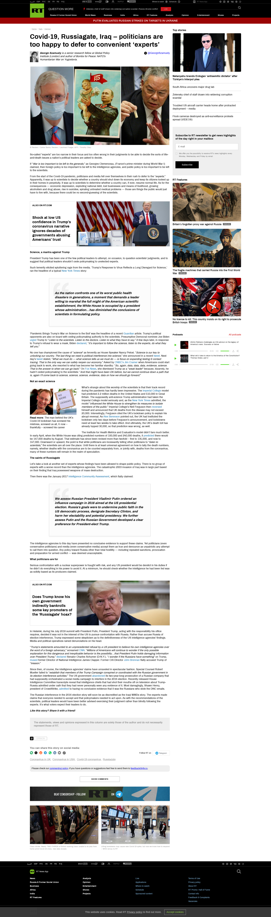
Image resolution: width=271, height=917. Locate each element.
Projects (235, 15)
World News (90, 15)
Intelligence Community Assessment (88, 476)
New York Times (70, 270)
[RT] (87, 2)
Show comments (99, 779)
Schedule (140, 890)
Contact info (193, 894)
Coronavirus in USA (64, 759)
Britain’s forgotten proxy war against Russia (197, 224)
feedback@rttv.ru (139, 768)
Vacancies (192, 901)
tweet (156, 355)
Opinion (185, 15)
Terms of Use (194, 878)
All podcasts (235, 334)
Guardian (128, 333)
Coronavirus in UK (40, 759)
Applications (141, 882)
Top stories (179, 30)
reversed (156, 406)
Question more (61, 9)
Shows (221, 15)
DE (49, 2)
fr (51, 864)
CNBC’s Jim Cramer (126, 362)
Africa (135, 15)
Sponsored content (144, 894)
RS (58, 2)
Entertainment (203, 15)
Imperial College (151, 390)
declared (81, 343)
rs (55, 864)
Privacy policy (194, 882)
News (32, 878)
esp (35, 864)
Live (137, 878)
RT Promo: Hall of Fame (199, 890)
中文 (63, 2)
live (166, 9)
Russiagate (109, 759)
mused (34, 660)
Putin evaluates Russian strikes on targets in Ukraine (135, 20)
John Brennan (131, 660)
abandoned (98, 675)
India (122, 15)
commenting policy (59, 768)
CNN (81, 650)
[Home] (37, 11)
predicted (148, 435)
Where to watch (142, 886)
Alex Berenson (111, 416)
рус (41, 864)
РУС (44, 2)
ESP (38, 2)
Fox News (90, 368)
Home (34, 29)
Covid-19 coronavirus (89, 759)
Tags (40, 29)
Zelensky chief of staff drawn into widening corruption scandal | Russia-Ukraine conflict (122, 9)
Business (108, 15)
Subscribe (187, 164)
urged (33, 340)
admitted (63, 688)
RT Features (152, 15)
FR (53, 2)
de (46, 864)
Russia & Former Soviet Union (63, 15)
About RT (192, 886)
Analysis (169, 15)
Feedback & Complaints (199, 897)
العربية (32, 2)
